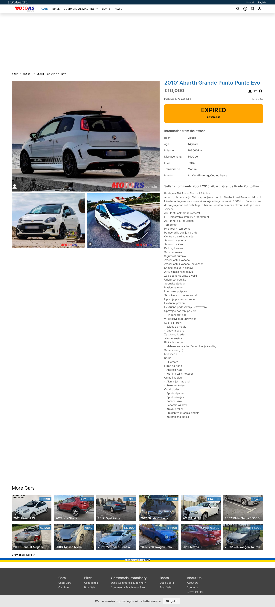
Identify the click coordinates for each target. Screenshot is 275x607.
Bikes (56, 8)
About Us (194, 578)
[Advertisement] (137, 44)
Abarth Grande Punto (51, 74)
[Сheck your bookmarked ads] (252, 9)
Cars (44, 8)
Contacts (192, 587)
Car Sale (63, 587)
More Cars (23, 488)
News (118, 8)
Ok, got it (171, 601)
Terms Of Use (195, 592)
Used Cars (64, 582)
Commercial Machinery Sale (128, 587)
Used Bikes (91, 582)
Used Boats (167, 582)
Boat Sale (165, 587)
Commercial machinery (81, 8)
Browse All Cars (22, 554)
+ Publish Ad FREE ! (18, 2)
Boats (106, 8)
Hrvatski (250, 2)
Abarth (27, 74)
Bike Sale (89, 587)
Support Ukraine (137, 560)
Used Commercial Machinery (128, 582)
